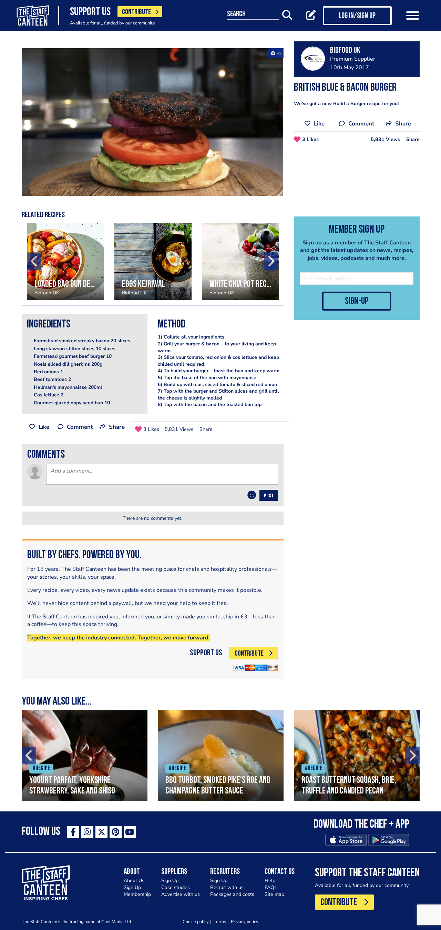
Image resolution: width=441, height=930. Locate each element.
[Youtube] (130, 832)
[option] (153, 122)
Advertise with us (180, 894)
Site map (274, 894)
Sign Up (132, 887)
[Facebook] (73, 832)
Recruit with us (227, 887)
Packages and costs (232, 894)
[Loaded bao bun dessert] (65, 261)
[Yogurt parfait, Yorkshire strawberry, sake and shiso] (84, 755)
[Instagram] (87, 832)
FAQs (271, 887)
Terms (220, 921)
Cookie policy (196, 921)
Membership (137, 894)
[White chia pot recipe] (240, 261)
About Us (134, 880)
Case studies (175, 887)
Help (270, 880)
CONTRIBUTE (136, 12)
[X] (101, 832)
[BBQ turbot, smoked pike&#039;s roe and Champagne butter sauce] (221, 755)
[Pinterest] (116, 832)
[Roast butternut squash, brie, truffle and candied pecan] (357, 755)
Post (269, 496)
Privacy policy (244, 921)
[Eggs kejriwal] (153, 261)
